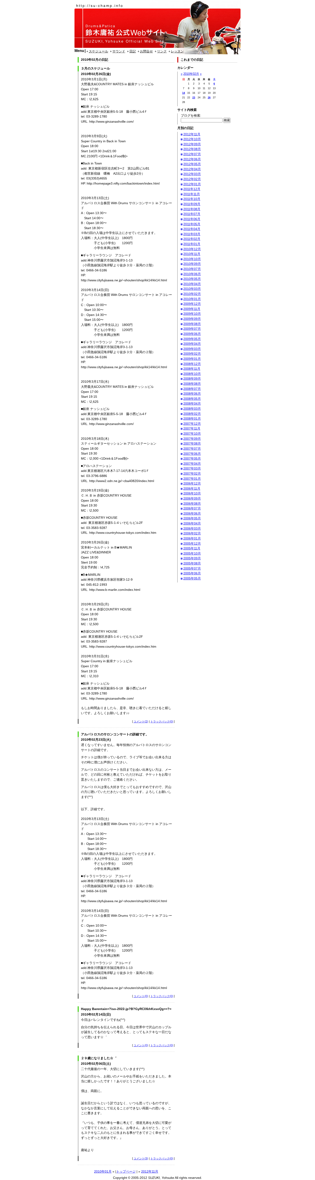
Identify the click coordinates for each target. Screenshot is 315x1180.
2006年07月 (192, 508)
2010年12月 (192, 249)
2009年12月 (192, 304)
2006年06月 (192, 513)
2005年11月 (191, 548)
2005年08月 (192, 563)
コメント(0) (141, 996)
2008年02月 (192, 414)
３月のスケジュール (95, 68)
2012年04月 (192, 169)
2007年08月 (192, 443)
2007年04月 (192, 463)
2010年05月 (192, 279)
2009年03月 (192, 349)
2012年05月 (192, 164)
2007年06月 (192, 453)
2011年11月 (191, 194)
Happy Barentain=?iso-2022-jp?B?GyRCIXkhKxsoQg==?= (126, 1009)
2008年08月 (192, 383)
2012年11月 (149, 1171)
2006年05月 (192, 518)
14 (183, 92)
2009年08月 (192, 324)
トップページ (126, 1171)
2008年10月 (192, 374)
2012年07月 (192, 154)
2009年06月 (192, 334)
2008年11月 (191, 368)
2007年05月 (192, 458)
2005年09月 (192, 558)
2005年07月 (192, 568)
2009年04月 (192, 344)
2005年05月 (192, 578)
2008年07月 (192, 389)
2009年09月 (192, 319)
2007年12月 (192, 423)
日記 (132, 51)
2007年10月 (192, 433)
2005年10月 (192, 553)
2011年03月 (191, 234)
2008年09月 (192, 378)
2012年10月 (192, 139)
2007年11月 (191, 428)
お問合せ (146, 51)
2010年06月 (192, 274)
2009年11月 (191, 309)
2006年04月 (192, 523)
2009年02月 (192, 353)
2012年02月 (192, 179)
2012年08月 (192, 149)
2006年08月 (192, 503)
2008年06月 (192, 393)
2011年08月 (191, 209)
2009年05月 (192, 339)
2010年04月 (192, 284)
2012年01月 (192, 184)
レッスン (177, 51)
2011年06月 (191, 219)
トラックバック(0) (161, 721)
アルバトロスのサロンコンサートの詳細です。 (115, 734)
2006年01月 (192, 538)
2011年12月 (191, 189)
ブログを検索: (191, 115)
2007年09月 (192, 438)
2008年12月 (192, 364)
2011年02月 (191, 239)
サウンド (118, 51)
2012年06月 (192, 159)
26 (209, 97)
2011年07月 (191, 214)
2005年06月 (192, 573)
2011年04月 (191, 229)
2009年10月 (192, 313)
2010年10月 (192, 259)
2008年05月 (192, 398)
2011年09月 (191, 204)
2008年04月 (192, 403)
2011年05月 (191, 224)
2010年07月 (192, 269)
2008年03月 (192, 408)
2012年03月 (192, 174)
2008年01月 (192, 418)
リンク (162, 51)
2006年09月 (192, 498)
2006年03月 (192, 528)
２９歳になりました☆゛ (98, 1058)
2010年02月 (191, 74)
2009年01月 (192, 359)
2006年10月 (192, 493)
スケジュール (98, 51)
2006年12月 (192, 483)
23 (193, 97)
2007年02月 (192, 473)
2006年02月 (192, 533)
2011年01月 (191, 244)
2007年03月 (192, 468)
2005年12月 (192, 543)
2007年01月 (192, 478)
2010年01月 (103, 1171)
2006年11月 (191, 488)
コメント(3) (141, 1158)
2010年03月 (192, 289)
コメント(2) (141, 721)
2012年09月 (192, 144)
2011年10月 (191, 199)
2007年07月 (192, 448)
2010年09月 (192, 264)
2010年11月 (191, 254)
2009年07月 (192, 329)
